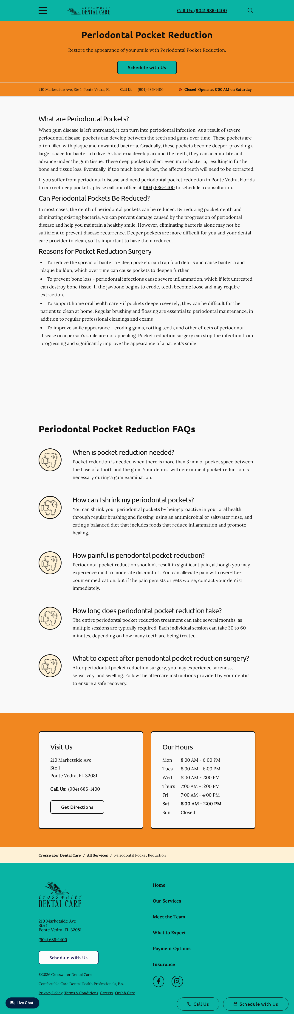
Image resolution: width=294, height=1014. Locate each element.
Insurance (164, 964)
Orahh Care (125, 993)
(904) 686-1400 (151, 89)
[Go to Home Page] (88, 10)
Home (159, 885)
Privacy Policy (50, 993)
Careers (106, 993)
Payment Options (172, 948)
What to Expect (169, 932)
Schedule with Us (147, 67)
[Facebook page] (158, 981)
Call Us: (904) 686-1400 (202, 10)
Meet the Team (169, 917)
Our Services (167, 901)
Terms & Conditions (81, 993)
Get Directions (77, 807)
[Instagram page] (177, 981)
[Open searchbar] (250, 11)
